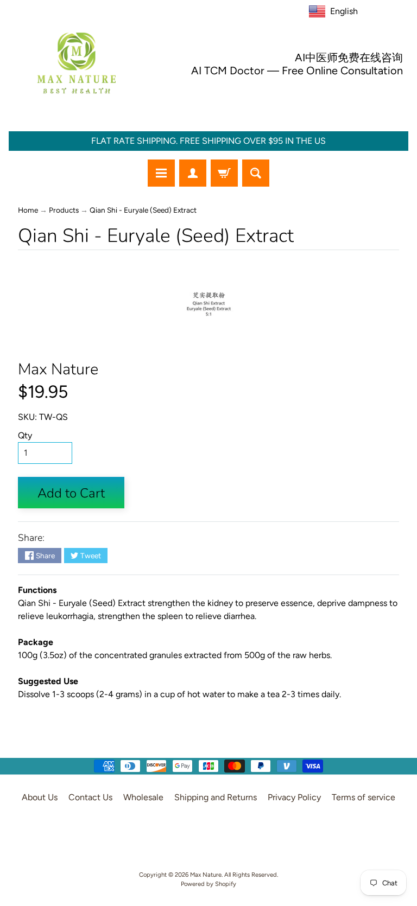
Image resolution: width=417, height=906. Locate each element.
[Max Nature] (76, 63)
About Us (40, 797)
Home (28, 210)
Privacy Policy (294, 797)
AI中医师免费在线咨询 (349, 57)
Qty (25, 435)
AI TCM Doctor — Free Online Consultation (297, 70)
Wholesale (143, 797)
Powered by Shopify (208, 884)
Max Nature (58, 369)
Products (64, 210)
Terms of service (363, 797)
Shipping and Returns (215, 797)
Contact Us (90, 797)
